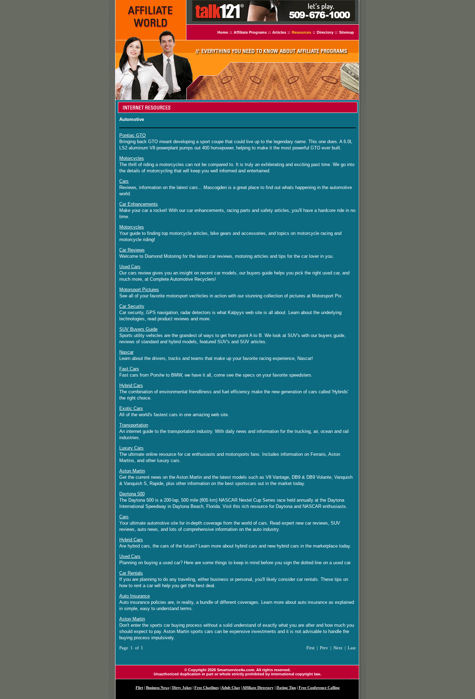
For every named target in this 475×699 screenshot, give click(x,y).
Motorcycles (131, 158)
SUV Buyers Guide (138, 329)
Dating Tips (286, 688)
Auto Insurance (134, 596)
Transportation (133, 425)
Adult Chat (230, 688)
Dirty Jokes (182, 688)
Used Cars (129, 266)
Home (222, 32)
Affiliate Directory (258, 688)
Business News (157, 688)
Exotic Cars (131, 408)
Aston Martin (132, 471)
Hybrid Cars (131, 385)
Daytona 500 (132, 493)
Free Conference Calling (319, 688)
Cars (124, 181)
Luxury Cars (131, 448)
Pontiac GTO (132, 135)
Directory (325, 32)
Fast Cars (129, 368)
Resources (301, 32)
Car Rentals (131, 573)
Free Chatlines (206, 688)
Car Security (131, 306)
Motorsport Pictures (139, 289)
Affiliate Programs (250, 32)
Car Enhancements (138, 204)
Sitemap (346, 32)
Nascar (126, 352)
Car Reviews (132, 250)
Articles (279, 32)
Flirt (139, 688)
